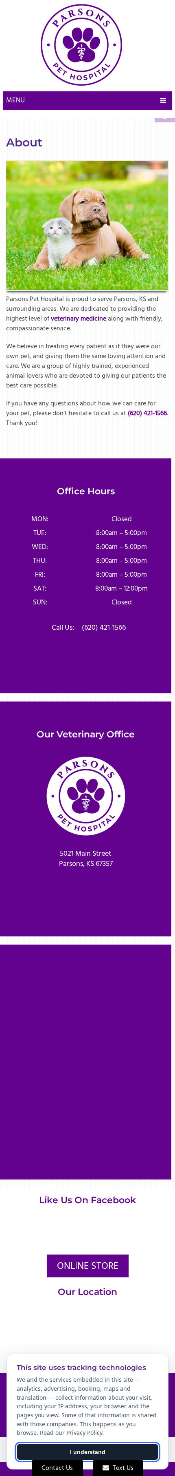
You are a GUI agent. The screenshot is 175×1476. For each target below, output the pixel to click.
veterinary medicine (78, 318)
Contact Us (57, 1467)
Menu (15, 100)
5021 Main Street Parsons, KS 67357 (86, 858)
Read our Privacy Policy (71, 1432)
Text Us (122, 1467)
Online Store (87, 1266)
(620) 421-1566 (147, 413)
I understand (87, 1452)
